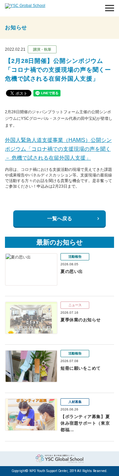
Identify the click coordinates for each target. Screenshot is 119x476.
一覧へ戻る (59, 218)
